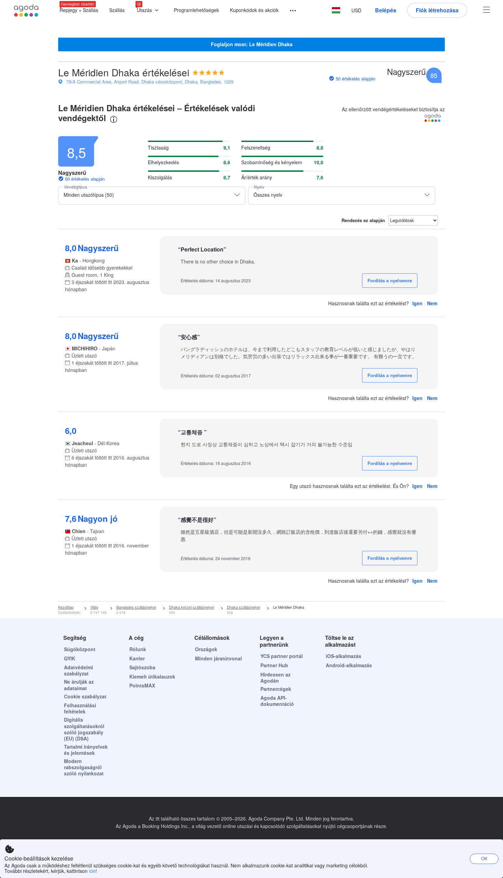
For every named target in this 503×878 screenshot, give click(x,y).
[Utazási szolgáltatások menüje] (289, 11)
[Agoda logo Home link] (26, 10)
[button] (149, 10)
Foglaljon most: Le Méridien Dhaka (252, 44)
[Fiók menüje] (486, 10)
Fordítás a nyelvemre (389, 280)
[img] (208, 72)
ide (92, 870)
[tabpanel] (251, 366)
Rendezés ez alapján (363, 220)
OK (484, 858)
